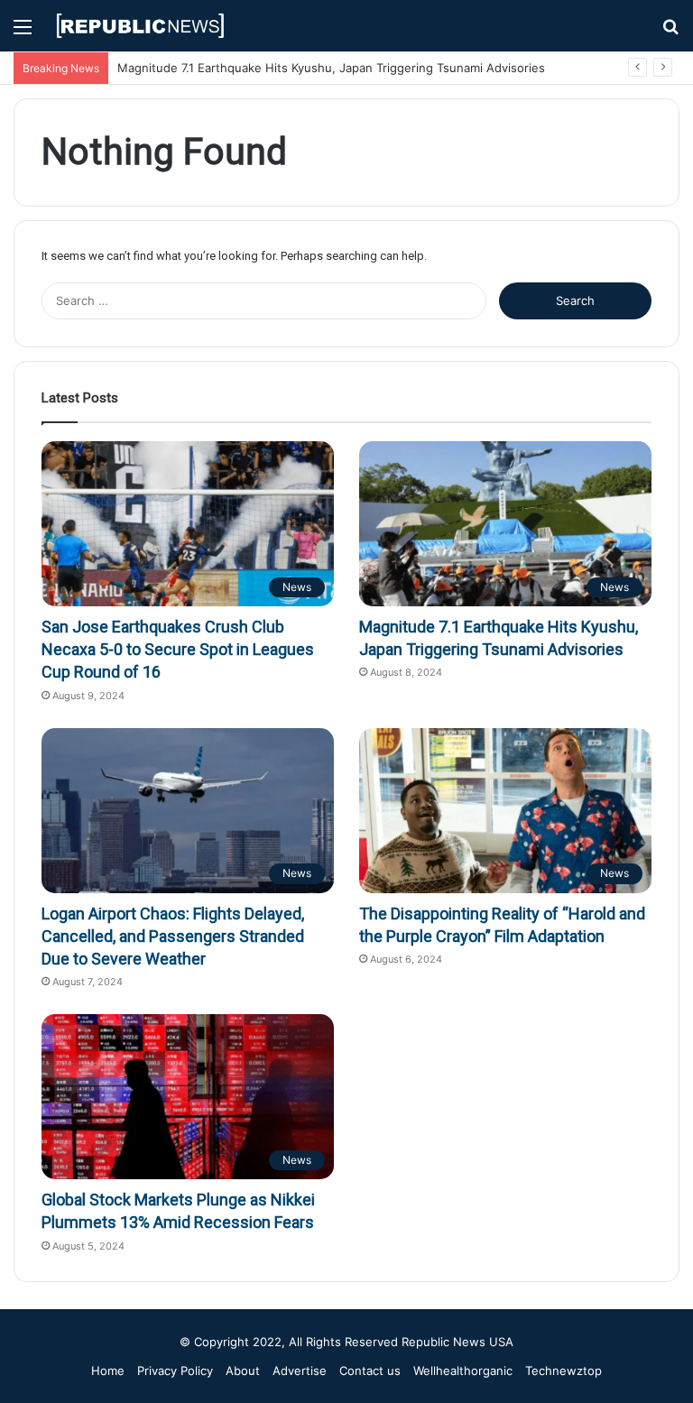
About (243, 1370)
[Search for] (670, 33)
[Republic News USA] (140, 26)
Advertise (300, 1370)
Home (108, 1370)
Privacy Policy (175, 1370)
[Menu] (23, 33)
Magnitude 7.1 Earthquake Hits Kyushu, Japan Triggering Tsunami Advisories (331, 67)
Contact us (370, 1370)
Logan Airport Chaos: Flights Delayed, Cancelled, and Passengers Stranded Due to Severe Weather (173, 936)
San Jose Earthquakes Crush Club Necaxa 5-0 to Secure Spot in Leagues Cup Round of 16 (178, 649)
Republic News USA (457, 1341)
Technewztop (563, 1370)
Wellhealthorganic (463, 1370)
